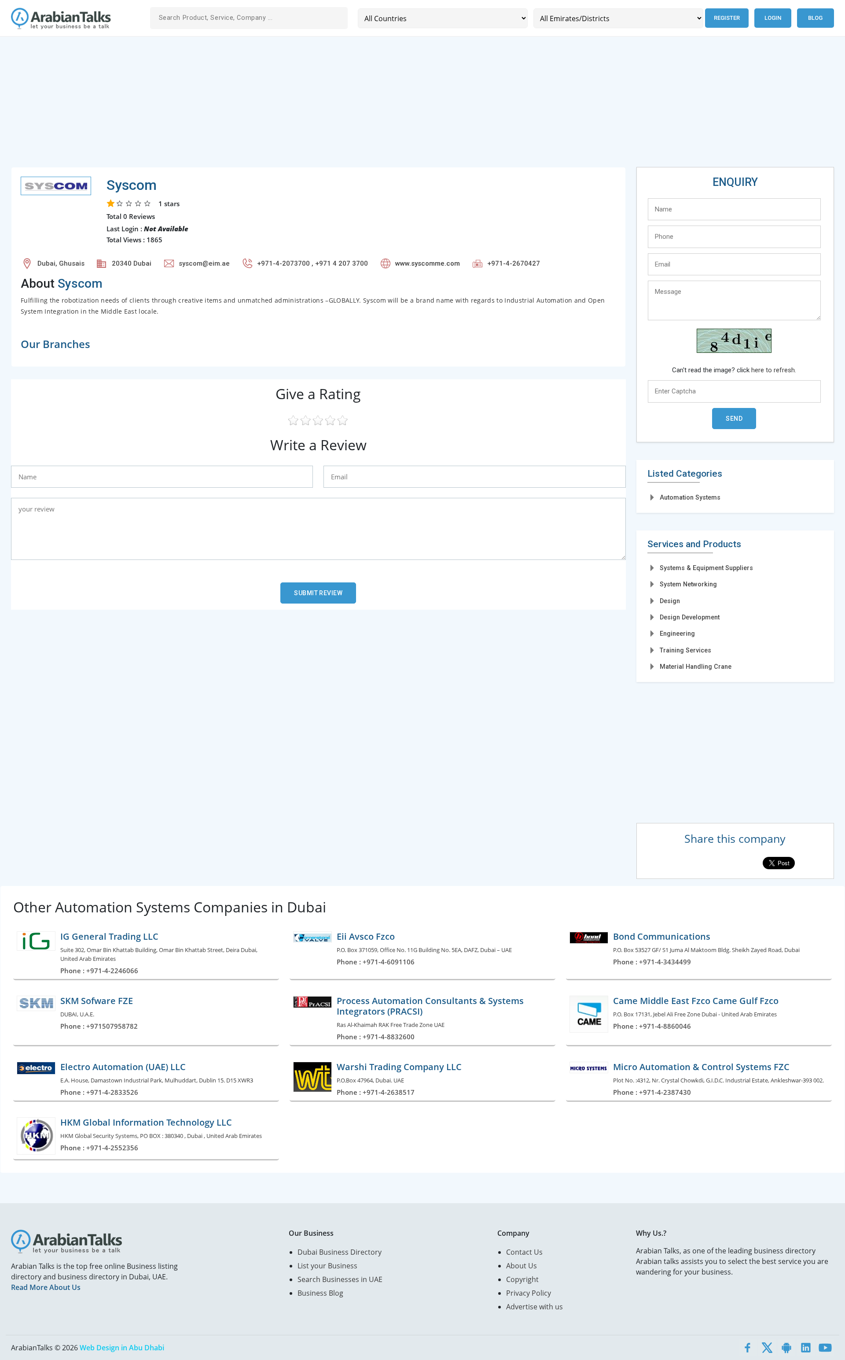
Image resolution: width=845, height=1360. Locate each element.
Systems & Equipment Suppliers (706, 567)
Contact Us (524, 1252)
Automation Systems (690, 497)
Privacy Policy (528, 1293)
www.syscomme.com (427, 263)
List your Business (327, 1266)
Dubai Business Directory (340, 1252)
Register (727, 18)
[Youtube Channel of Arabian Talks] (825, 1347)
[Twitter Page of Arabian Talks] (767, 1347)
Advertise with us (534, 1307)
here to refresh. (773, 370)
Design (670, 600)
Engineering (677, 633)
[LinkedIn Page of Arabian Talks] (806, 1347)
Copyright (522, 1279)
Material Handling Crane (695, 666)
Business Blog (320, 1293)
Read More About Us (46, 1287)
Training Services (685, 650)
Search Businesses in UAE (340, 1279)
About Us (521, 1266)
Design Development (690, 617)
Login (772, 18)
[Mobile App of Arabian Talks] (786, 1347)
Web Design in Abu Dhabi (122, 1348)
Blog (815, 18)
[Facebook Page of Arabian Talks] (748, 1347)
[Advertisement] (275, 105)
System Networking (688, 584)
